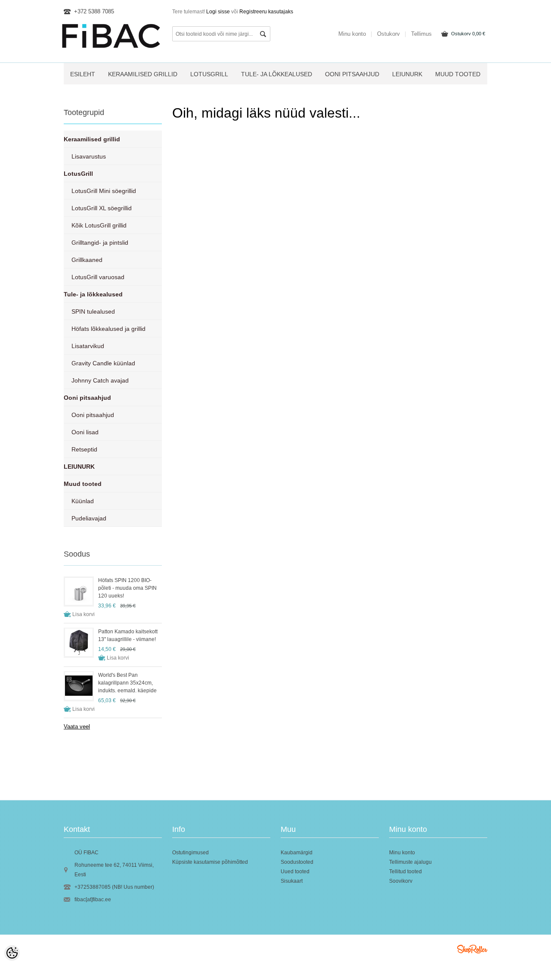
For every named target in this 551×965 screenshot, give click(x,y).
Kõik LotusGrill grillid (99, 225)
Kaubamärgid (297, 853)
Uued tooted (295, 871)
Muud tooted (457, 74)
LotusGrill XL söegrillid (101, 208)
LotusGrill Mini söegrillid (103, 190)
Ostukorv (468, 33)
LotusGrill (209, 74)
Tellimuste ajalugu (410, 862)
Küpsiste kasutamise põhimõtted (210, 862)
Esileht (82, 74)
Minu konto (352, 34)
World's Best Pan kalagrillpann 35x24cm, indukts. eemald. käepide (127, 683)
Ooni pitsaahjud (352, 74)
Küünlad (82, 501)
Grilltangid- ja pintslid (99, 242)
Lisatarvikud (87, 345)
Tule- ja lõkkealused (276, 74)
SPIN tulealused (93, 311)
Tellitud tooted (405, 871)
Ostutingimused (190, 853)
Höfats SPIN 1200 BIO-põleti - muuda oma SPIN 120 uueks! (127, 588)
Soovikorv (400, 881)
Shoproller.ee (472, 949)
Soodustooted (297, 862)
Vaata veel (77, 726)
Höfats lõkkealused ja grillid (108, 328)
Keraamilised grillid (142, 74)
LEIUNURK (407, 74)
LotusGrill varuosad (97, 277)
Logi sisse (218, 12)
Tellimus (421, 34)
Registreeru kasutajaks (266, 12)
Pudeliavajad (88, 518)
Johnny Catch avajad (100, 380)
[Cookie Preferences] (12, 953)
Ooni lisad (85, 432)
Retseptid (84, 449)
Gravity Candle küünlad (103, 363)
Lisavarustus (88, 156)
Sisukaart (292, 881)
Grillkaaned (86, 259)
